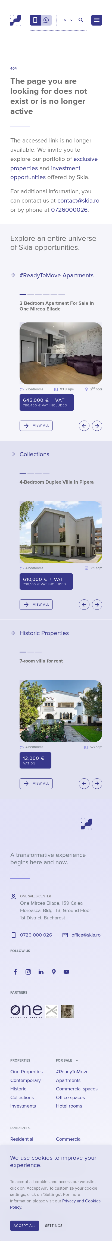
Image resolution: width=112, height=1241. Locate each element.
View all (41, 425)
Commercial (69, 1139)
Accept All (25, 1226)
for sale (64, 1060)
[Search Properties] (81, 20)
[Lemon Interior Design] (67, 1012)
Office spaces (70, 1097)
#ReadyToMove (72, 1072)
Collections (22, 1097)
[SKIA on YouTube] (66, 971)
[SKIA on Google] (54, 971)
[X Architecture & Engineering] (51, 1012)
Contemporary (25, 1080)
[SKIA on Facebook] (15, 971)
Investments (23, 1106)
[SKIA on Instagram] (28, 971)
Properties (20, 1060)
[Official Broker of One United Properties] (15, 20)
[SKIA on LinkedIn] (41, 971)
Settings (54, 1226)
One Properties (26, 1072)
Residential (21, 1139)
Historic (18, 1089)
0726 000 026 (36, 935)
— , (58, 910)
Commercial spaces (77, 1089)
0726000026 (69, 210)
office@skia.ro (86, 935)
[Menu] (96, 20)
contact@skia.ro (78, 200)
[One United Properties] (26, 1012)
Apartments (68, 1080)
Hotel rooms (69, 1106)
